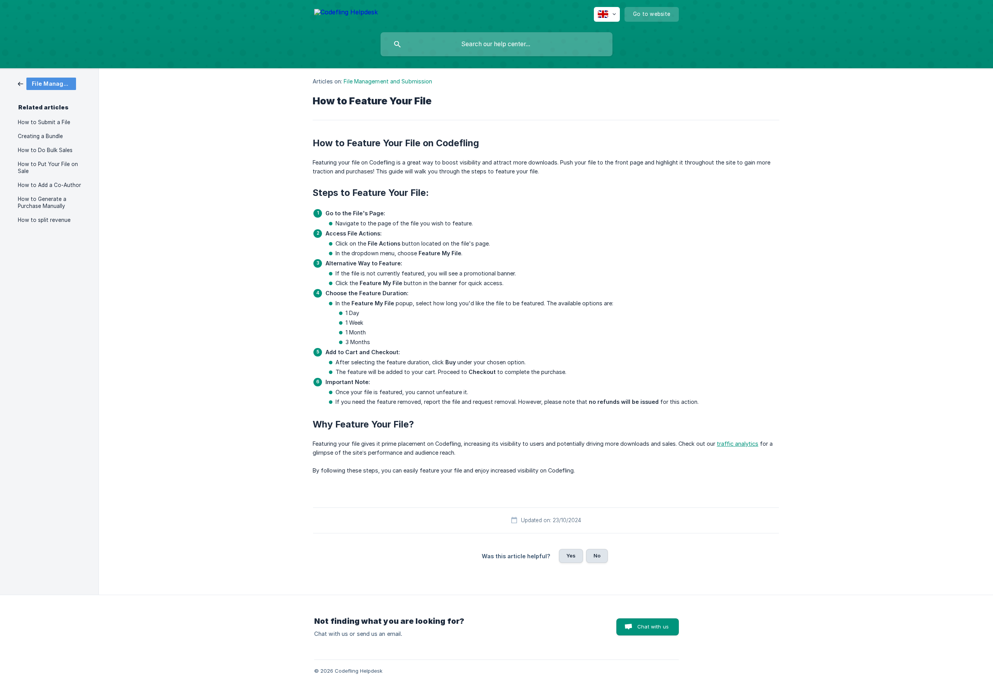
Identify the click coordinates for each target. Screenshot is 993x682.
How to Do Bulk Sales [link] (45, 150)
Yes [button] (571, 555)
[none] (346, 13)
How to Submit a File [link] (44, 122)
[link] (47, 83)
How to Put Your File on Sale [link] (48, 167)
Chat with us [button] (653, 626)
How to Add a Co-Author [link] (49, 185)
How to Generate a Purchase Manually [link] (42, 202)
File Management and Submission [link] (388, 81)
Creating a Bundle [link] (40, 136)
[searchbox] (496, 44)
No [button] (596, 555)
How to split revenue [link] (44, 220)
